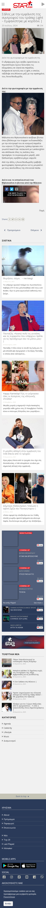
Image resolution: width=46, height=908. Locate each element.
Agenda (7, 723)
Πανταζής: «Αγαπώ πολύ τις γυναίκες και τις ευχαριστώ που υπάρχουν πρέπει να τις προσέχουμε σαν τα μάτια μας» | (23, 337)
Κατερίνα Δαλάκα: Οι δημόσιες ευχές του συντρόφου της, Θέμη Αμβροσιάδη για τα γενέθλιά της (27, 672)
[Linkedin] (19, 219)
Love (40, 545)
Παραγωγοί (9, 823)
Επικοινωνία (9, 827)
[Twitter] (12, 219)
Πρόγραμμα (9, 819)
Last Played (9, 844)
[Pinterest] (23, 219)
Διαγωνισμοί (10, 740)
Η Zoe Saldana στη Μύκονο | (25, 681)
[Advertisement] (21, 762)
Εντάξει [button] (8, 904)
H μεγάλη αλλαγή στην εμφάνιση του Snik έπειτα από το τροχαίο (22, 452)
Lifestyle (6, 9)
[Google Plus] (16, 219)
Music (6, 736)
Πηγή (41, 210)
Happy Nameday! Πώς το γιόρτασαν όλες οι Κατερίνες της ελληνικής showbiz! (21, 396)
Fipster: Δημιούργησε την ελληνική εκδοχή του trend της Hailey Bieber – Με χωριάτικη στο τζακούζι (27, 695)
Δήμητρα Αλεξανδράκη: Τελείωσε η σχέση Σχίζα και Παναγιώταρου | (20, 507)
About (6, 815)
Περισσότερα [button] (9, 897)
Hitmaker (8, 848)
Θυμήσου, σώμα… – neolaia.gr (18, 278)
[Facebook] (9, 219)
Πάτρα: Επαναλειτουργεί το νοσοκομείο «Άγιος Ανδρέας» (24, 660)
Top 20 (7, 839)
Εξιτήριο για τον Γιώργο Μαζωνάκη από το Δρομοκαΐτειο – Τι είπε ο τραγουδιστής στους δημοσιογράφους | (28, 707)
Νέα (5, 835)
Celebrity (8, 728)
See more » (38, 603)
